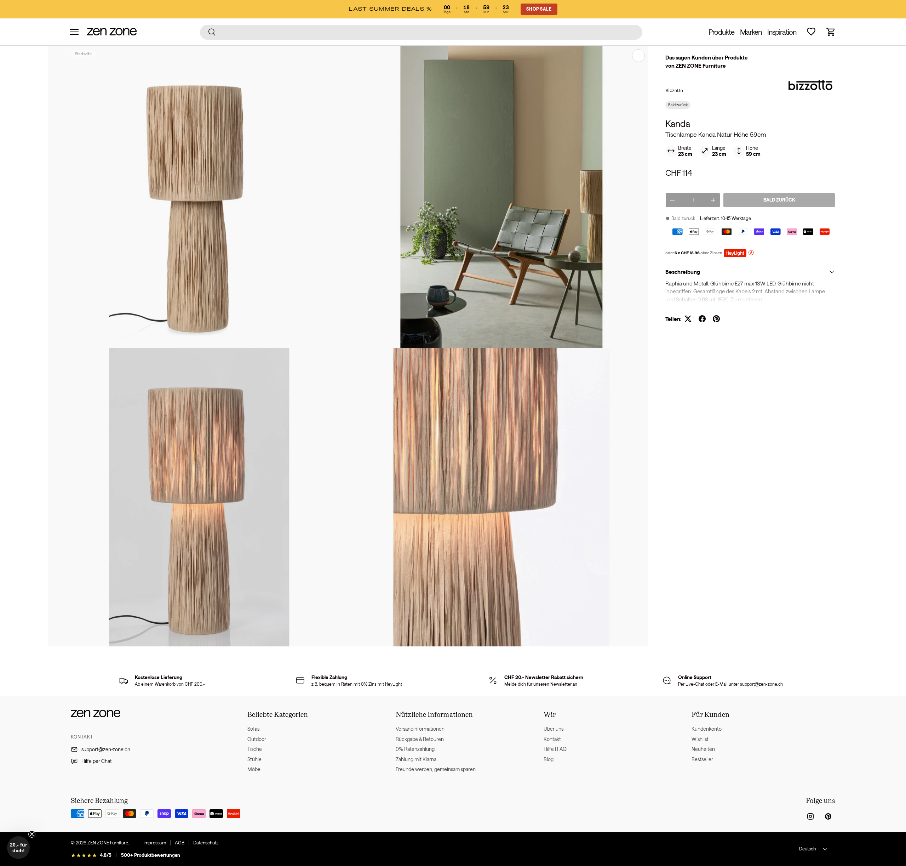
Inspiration (781, 32)
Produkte (721, 32)
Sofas (253, 729)
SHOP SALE (539, 8)
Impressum (154, 842)
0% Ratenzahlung (415, 749)
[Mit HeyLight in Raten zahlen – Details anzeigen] (751, 253)
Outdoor (256, 739)
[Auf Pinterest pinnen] (716, 319)
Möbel (254, 769)
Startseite (83, 53)
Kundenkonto (707, 729)
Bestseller (702, 759)
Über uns (553, 729)
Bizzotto (674, 90)
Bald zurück (779, 200)
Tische (254, 749)
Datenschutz (205, 842)
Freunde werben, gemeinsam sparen (436, 769)
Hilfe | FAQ (555, 749)
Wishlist (700, 739)
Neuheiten (703, 749)
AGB (179, 842)
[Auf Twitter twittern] (688, 319)
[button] (831, 32)
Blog (549, 759)
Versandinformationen (420, 729)
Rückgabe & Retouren (420, 739)
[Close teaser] (31, 834)
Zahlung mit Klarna (416, 759)
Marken (751, 32)
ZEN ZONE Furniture (107, 842)
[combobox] (421, 31)
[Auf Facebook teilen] (702, 319)
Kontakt (552, 739)
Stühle (254, 759)
